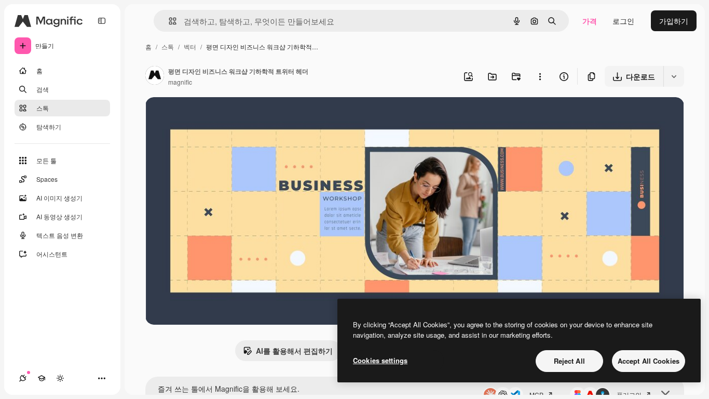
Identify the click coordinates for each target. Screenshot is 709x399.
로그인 (623, 21)
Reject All (569, 361)
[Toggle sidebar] (101, 20)
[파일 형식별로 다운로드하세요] (673, 76)
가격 (589, 21)
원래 (205, 117)
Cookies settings (380, 360)
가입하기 (673, 21)
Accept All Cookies (648, 361)
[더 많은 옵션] (539, 76)
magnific (180, 81)
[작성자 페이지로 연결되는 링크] (154, 76)
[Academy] (41, 378)
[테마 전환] (60, 378)
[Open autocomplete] (168, 21)
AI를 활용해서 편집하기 (294, 350)
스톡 (167, 46)
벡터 (190, 46)
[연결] (23, 378)
